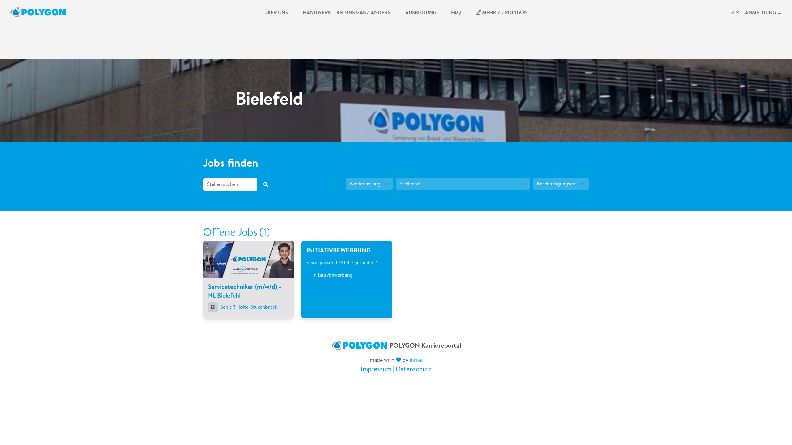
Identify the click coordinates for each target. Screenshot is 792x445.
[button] (735, 12)
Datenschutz (413, 369)
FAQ (456, 12)
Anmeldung (763, 12)
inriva (416, 359)
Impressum (376, 369)
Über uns (276, 12)
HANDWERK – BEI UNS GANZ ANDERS (346, 12)
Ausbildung (420, 12)
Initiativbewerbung (332, 275)
